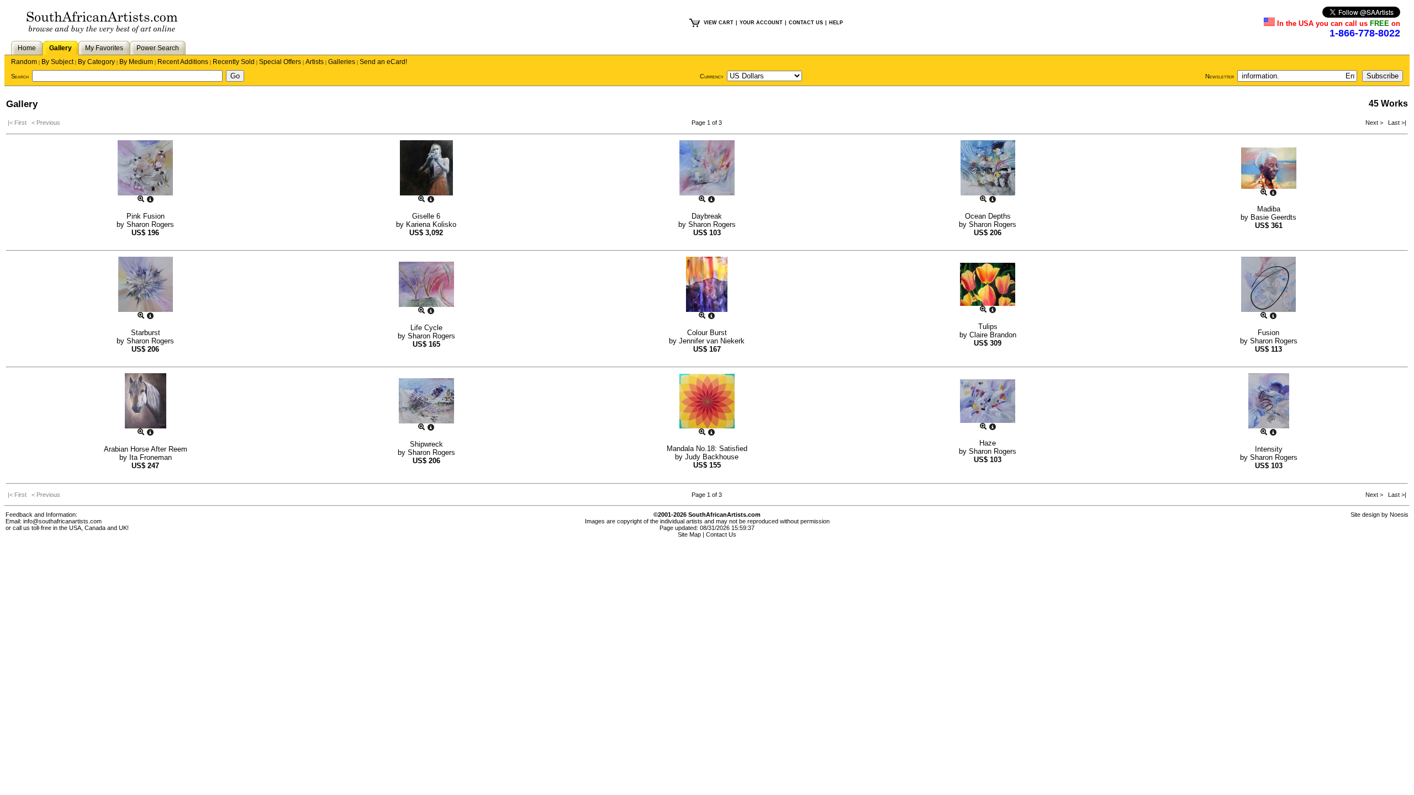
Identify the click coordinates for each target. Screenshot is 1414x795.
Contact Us (721, 534)
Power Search (157, 48)
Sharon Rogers (150, 224)
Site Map (689, 534)
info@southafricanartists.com (62, 521)
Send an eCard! (383, 62)
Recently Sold (234, 62)
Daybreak (707, 216)
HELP (836, 22)
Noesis (1399, 514)
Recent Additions (182, 62)
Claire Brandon (992, 335)
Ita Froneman (150, 457)
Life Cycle (426, 328)
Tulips (988, 326)
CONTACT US (806, 22)
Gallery (60, 48)
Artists (314, 62)
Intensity (1269, 449)
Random (24, 62)
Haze (987, 443)
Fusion (1268, 332)
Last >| (1395, 122)
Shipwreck (426, 444)
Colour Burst (707, 332)
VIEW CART (719, 22)
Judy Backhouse (711, 457)
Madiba (1268, 209)
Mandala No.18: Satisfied (707, 448)
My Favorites (104, 48)
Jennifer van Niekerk (712, 341)
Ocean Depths (988, 216)
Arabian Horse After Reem (145, 449)
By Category (96, 62)
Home (27, 48)
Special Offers (280, 62)
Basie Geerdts (1273, 217)
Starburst (145, 332)
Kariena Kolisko (431, 224)
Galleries (341, 62)
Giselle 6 (426, 216)
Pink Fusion (145, 216)
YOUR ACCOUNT (761, 22)
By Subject (57, 62)
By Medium (136, 62)
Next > (1375, 122)
